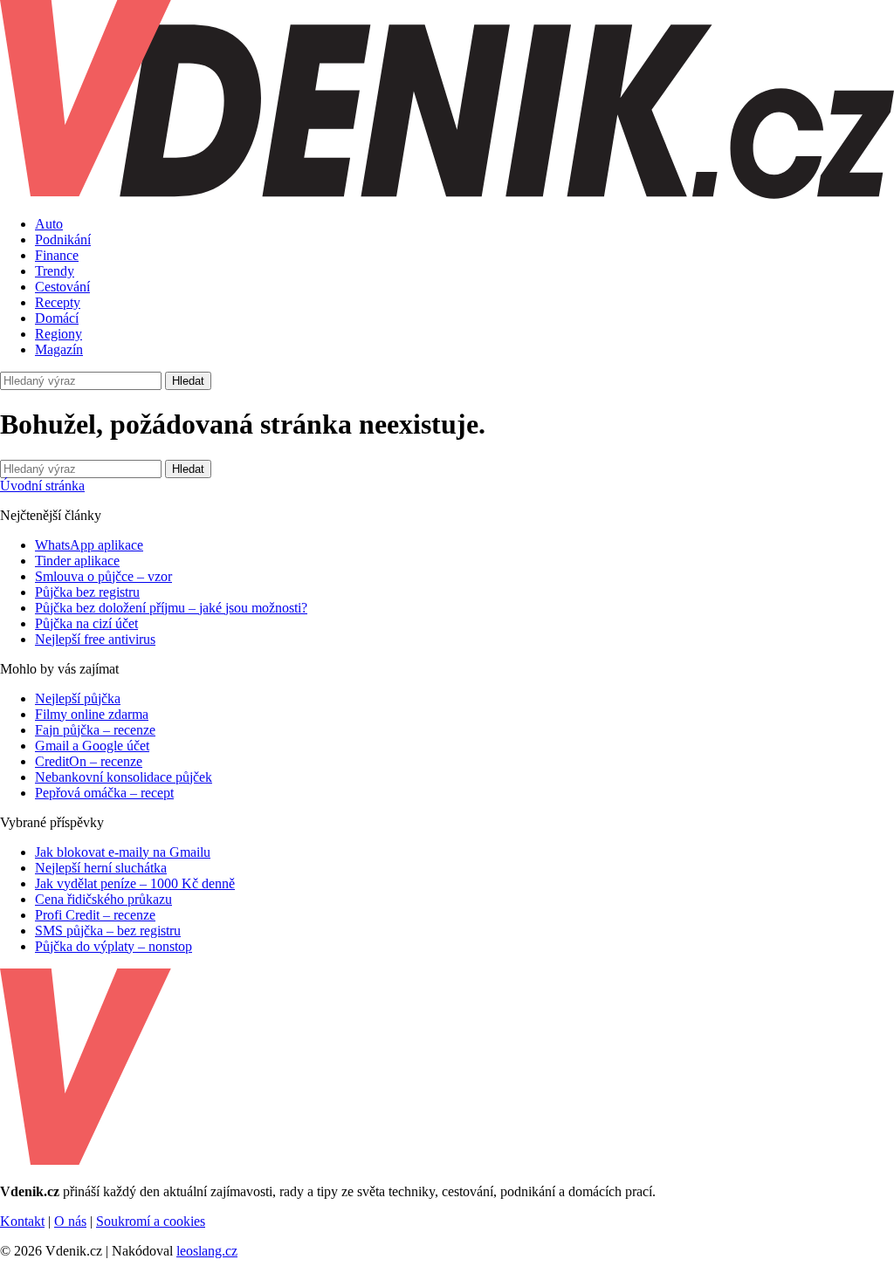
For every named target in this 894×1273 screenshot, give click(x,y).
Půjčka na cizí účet (86, 623)
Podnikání (63, 239)
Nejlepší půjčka (77, 698)
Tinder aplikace (77, 560)
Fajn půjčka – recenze (95, 729)
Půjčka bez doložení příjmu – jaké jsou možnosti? (171, 607)
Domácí (57, 318)
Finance (57, 255)
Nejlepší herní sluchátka (101, 867)
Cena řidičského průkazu (103, 899)
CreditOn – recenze (88, 761)
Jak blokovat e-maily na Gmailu (122, 852)
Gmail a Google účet (92, 745)
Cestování (62, 286)
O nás (70, 1221)
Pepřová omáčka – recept (104, 792)
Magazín (59, 349)
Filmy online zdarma (91, 714)
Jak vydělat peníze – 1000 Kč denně (135, 883)
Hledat (188, 380)
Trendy (54, 270)
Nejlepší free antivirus (95, 639)
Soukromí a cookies (150, 1221)
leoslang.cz (206, 1250)
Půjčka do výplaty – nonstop (113, 946)
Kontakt (22, 1221)
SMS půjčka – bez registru (108, 930)
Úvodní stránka (42, 485)
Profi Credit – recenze (95, 914)
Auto (49, 223)
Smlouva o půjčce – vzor (103, 576)
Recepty (57, 302)
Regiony (58, 333)
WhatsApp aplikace (89, 544)
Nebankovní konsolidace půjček (123, 777)
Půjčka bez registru (87, 592)
